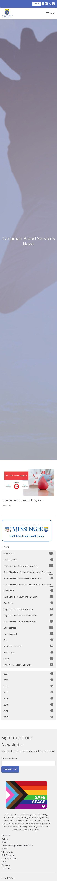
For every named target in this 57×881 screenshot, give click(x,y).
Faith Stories (28, 652)
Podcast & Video (9, 858)
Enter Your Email (9, 758)
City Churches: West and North (28, 609)
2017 (28, 717)
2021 (28, 692)
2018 (28, 710)
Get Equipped (28, 633)
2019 (28, 704)
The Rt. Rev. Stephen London (28, 664)
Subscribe (10, 769)
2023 (28, 679)
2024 (28, 673)
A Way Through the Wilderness (16, 845)
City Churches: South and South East (28, 615)
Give (28, 639)
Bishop (4, 838)
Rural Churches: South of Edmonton (28, 596)
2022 (28, 686)
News (4, 842)
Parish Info (28, 590)
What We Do (28, 553)
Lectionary (6, 868)
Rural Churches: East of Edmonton (28, 621)
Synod (28, 658)
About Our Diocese (28, 646)
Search (36, 3)
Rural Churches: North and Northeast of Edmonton (28, 585)
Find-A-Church (28, 559)
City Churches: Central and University (28, 565)
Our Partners (28, 627)
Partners (5, 864)
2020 (28, 698)
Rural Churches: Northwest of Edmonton (28, 578)
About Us (5, 835)
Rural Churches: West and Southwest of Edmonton (28, 573)
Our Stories (28, 602)
